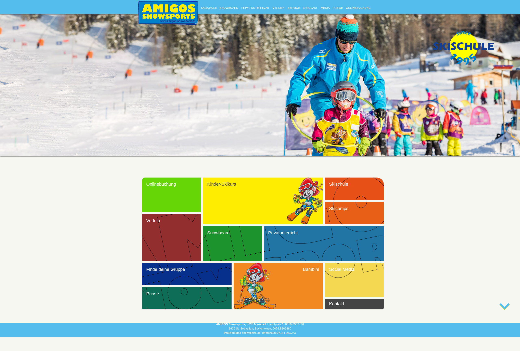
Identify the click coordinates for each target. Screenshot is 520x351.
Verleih (279, 7)
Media (325, 7)
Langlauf (310, 7)
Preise (338, 7)
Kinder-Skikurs (221, 184)
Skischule (209, 7)
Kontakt (336, 303)
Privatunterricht (255, 7)
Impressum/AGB (272, 332)
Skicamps (338, 208)
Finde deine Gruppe (165, 269)
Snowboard (229, 7)
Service (294, 7)
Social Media (341, 269)
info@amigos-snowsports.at (242, 332)
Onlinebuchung (358, 7)
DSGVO (291, 332)
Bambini (311, 269)
